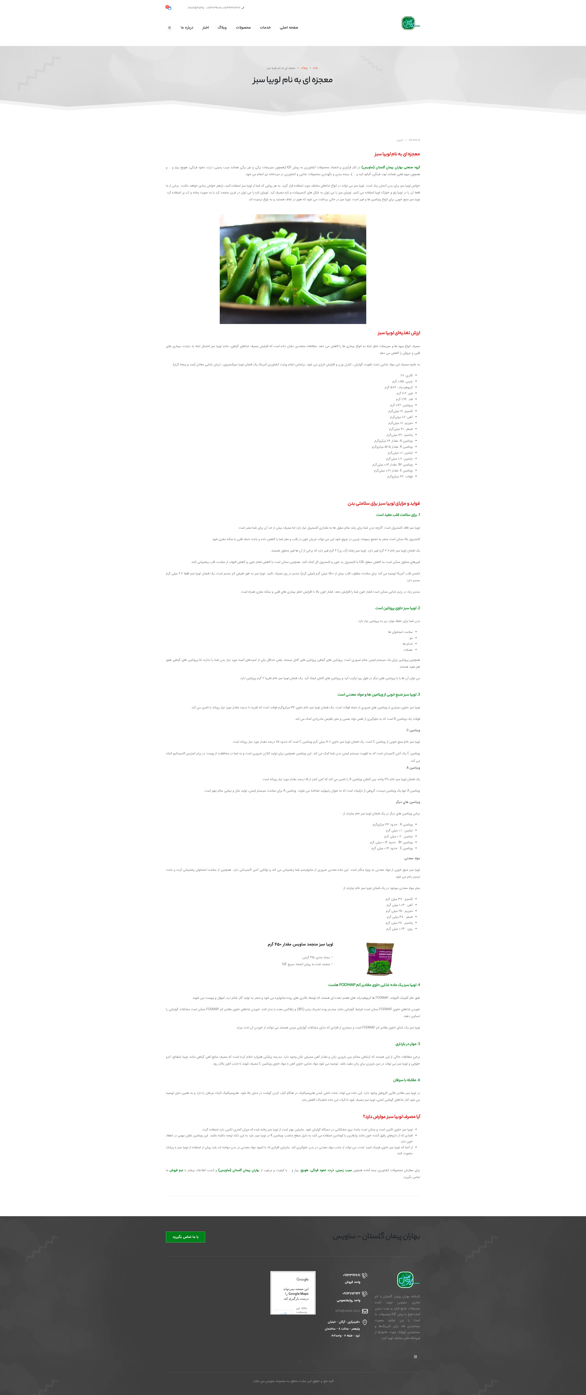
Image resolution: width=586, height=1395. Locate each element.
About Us (281, 8)
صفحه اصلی (289, 27)
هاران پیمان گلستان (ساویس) (238, 1170)
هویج (304, 1170)
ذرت (331, 1170)
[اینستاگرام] (169, 27)
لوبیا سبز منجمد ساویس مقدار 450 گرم (300, 944)
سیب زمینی (344, 1170)
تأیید (283, 1314)
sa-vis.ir (414, 140)
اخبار (205, 27)
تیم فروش (176, 1170)
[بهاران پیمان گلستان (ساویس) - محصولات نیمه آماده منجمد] (406, 23)
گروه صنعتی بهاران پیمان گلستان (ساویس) (390, 167)
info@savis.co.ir (347, 1311)
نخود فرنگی (318, 1170)
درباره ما (187, 27)
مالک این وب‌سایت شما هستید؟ (301, 1314)
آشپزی (400, 140)
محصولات (243, 27)
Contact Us (260, 8)
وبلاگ (222, 27)
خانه (315, 68)
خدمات (265, 27)
